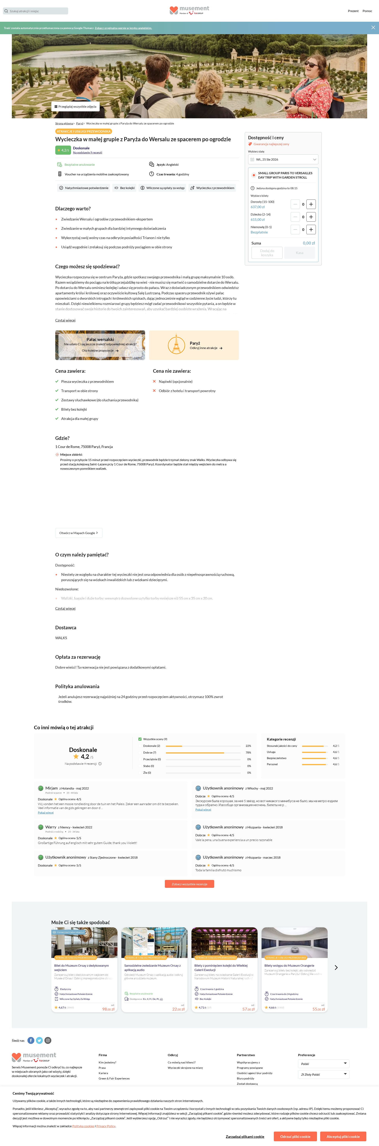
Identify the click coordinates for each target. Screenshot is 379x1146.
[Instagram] (47, 1040)
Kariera (103, 1073)
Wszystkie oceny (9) (155, 739)
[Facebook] (30, 1040)
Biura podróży (245, 1078)
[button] (283, 175)
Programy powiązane (250, 1067)
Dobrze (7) (149, 752)
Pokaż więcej (46, 812)
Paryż (79, 123)
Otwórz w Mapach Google (77, 533)
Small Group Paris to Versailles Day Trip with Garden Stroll (285, 175)
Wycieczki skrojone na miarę (185, 1067)
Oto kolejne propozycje (98, 350)
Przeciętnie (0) (152, 759)
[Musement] (189, 11)
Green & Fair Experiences (114, 1078)
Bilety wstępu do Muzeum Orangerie (289, 965)
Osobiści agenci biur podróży (254, 1073)
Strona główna (64, 123)
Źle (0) (147, 772)
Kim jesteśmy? (107, 1062)
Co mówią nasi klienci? (182, 1062)
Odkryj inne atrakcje (204, 348)
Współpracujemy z (248, 1062)
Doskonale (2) (151, 745)
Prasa (102, 1067)
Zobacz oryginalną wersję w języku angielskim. (123, 28)
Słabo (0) (148, 766)
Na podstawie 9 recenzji (87, 152)
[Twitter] (39, 1040)
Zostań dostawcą (247, 1083)
